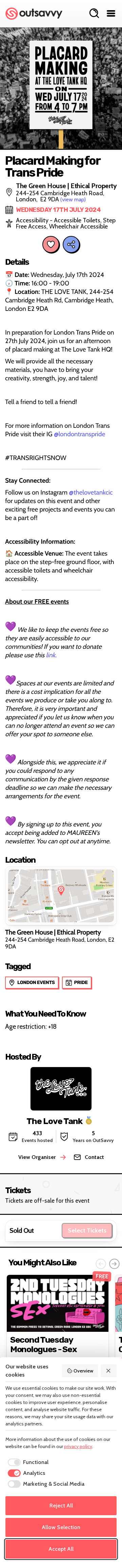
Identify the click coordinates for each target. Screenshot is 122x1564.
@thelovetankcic (91, 492)
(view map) (73, 199)
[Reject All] (109, 1370)
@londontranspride (79, 434)
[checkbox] (26, 1462)
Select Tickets (87, 1230)
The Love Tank (54, 1121)
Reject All (61, 1505)
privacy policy (78, 1446)
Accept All (61, 1549)
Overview (83, 1371)
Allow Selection (61, 1527)
